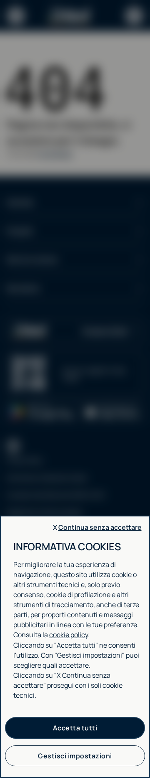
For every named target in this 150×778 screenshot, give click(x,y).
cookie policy (68, 634)
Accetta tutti (75, 727)
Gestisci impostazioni (75, 755)
